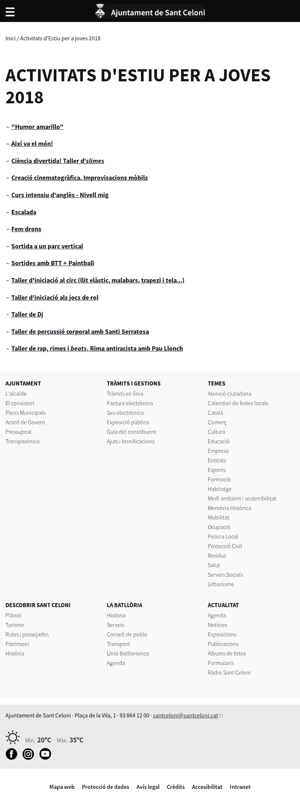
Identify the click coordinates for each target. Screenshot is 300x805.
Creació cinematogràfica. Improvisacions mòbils (79, 177)
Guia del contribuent (131, 431)
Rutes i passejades (27, 634)
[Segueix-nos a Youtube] (47, 757)
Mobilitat (218, 517)
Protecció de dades (105, 786)
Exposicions (222, 634)
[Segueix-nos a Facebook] (13, 757)
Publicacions (223, 643)
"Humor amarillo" (37, 126)
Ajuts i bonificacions (130, 441)
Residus (217, 555)
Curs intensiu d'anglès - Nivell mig (60, 195)
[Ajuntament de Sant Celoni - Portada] (150, 10)
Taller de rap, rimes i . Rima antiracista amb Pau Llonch (97, 348)
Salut (214, 565)
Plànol (13, 615)
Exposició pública (128, 422)
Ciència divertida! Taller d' (57, 160)
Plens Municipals (25, 412)
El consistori (19, 403)
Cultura (216, 431)
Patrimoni (17, 643)
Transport (118, 643)
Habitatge (220, 488)
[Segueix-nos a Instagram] (30, 757)
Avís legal (148, 786)
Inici (10, 38)
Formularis (220, 662)
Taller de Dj (27, 314)
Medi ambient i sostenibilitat (242, 498)
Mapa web (62, 786)
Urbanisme (221, 584)
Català (215, 412)
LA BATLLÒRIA (124, 605)
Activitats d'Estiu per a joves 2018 (60, 38)
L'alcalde (16, 393)
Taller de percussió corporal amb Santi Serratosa (80, 331)
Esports (216, 469)
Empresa (218, 450)
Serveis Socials (225, 574)
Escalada (23, 212)
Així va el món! (32, 143)
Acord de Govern (25, 422)
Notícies (217, 624)
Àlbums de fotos (227, 653)
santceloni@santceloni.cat (185, 715)
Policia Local (223, 536)
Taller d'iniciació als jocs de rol (54, 297)
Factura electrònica (130, 403)
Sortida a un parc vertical (47, 246)
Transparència (22, 441)
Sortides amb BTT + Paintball (52, 263)
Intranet (240, 786)
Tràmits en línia (125, 393)
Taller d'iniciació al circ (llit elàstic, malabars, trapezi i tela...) (97, 280)
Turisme (14, 624)
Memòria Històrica (229, 508)
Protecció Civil (225, 546)
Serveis (115, 624)
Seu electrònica (125, 412)
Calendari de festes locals (238, 403)
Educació (219, 441)
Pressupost (18, 431)
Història (14, 653)
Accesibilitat (207, 786)
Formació (219, 479)
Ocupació (219, 527)
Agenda (116, 662)
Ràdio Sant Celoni (229, 672)
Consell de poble (127, 634)
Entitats (217, 460)
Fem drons (26, 229)
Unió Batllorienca (128, 653)
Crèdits (176, 786)
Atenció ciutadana (229, 393)
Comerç (217, 422)
